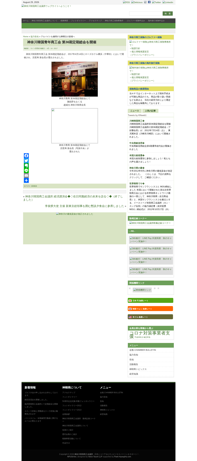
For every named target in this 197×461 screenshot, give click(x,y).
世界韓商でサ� (137, 183)
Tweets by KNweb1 (137, 115)
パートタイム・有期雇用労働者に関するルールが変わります (41, 419)
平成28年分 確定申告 (142, 337)
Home (25, 36)
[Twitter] (74, 160)
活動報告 (34, 186)
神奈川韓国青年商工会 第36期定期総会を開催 (60, 42)
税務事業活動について (71, 439)
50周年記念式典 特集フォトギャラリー (78, 401)
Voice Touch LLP (95, 457)
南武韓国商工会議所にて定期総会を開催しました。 (41, 405)
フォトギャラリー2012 (71, 405)
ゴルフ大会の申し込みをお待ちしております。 (41, 394)
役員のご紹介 (67, 430)
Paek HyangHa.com (122, 457)
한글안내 (66, 443)
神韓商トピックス (138, 369)
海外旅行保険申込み (156, 21)
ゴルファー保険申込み (136, 21)
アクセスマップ (95, 21)
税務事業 (64, 21)
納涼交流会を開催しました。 (37, 400)
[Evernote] (74, 165)
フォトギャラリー (78, 21)
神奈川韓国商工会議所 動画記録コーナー (79, 419)
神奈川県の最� (137, 168)
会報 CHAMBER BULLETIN (142, 350)
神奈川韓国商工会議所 (83, 454)
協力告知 (35, 36)
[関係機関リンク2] (142, 290)
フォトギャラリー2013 (71, 410)
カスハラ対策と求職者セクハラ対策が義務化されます (41, 412)
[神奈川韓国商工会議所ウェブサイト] (46, 6)
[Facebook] (74, 155)
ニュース (134, 110)
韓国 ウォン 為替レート (142, 309)
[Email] (74, 175)
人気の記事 (150, 110)
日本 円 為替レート (140, 301)
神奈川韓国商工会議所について (45, 21)
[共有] (74, 180)
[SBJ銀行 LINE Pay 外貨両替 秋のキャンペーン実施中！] (151, 241)
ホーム (26, 21)
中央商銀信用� (137, 143)
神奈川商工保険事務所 (114, 21)
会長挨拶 (66, 414)
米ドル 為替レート (140, 317)
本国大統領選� (137, 155)
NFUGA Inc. (72, 457)
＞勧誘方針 (134, 48)
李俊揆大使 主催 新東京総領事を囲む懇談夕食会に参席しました (84, 206)
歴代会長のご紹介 (69, 434)
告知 (131, 359)
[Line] (74, 170)
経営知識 (133, 374)
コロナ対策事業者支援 (149, 334)
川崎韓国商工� (137, 121)
